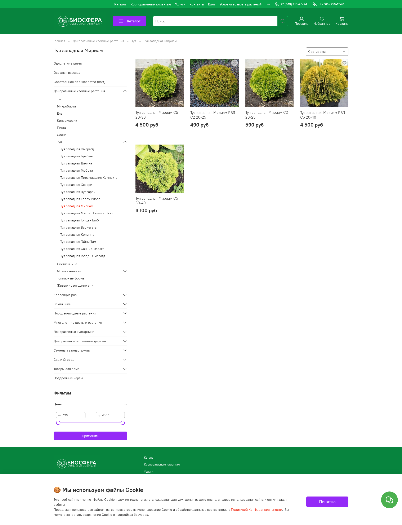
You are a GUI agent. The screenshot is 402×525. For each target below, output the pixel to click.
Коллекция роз (65, 295)
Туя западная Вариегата (78, 227)
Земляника (62, 304)
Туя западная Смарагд (77, 149)
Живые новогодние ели (75, 285)
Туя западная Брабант (76, 156)
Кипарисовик (67, 120)
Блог (211, 4)
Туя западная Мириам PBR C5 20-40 (322, 115)
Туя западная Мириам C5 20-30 (156, 115)
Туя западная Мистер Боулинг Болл (87, 213)
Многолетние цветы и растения (78, 322)
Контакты (196, 4)
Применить (90, 436)
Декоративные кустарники (74, 332)
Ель (59, 113)
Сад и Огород (64, 359)
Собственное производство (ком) (79, 82)
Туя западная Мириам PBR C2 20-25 (212, 115)
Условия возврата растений (241, 4)
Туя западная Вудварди (77, 192)
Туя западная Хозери (76, 184)
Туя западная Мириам (76, 206)
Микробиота (66, 106)
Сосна (61, 135)
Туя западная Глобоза (76, 170)
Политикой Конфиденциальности (256, 509)
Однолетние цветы (68, 63)
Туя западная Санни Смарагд (82, 249)
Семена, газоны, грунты (72, 350)
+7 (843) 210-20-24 (294, 4)
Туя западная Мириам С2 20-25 (266, 115)
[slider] (58, 423)
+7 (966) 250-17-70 (331, 4)
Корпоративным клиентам (151, 4)
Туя (133, 41)
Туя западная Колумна (77, 234)
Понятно (327, 501)
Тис (59, 99)
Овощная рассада (67, 72)
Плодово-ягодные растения (75, 313)
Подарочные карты (68, 378)
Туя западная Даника (76, 163)
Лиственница (67, 264)
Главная (59, 41)
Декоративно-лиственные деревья (80, 341)
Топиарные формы (71, 278)
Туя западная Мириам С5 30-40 (156, 201)
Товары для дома (66, 369)
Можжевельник (69, 271)
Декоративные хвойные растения (98, 41)
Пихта (61, 127)
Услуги (180, 4)
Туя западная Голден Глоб (79, 220)
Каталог (120, 4)
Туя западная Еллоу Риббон (81, 199)
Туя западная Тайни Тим (78, 241)
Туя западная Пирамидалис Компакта (88, 177)
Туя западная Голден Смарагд (82, 256)
